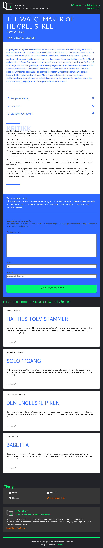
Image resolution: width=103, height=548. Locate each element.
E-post (9, 273)
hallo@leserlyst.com (15, 528)
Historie (36, 302)
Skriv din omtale (57, 498)
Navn (8, 263)
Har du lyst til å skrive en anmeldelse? (87, 7)
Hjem (14, 493)
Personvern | (51, 545)
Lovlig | (43, 545)
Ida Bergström (28, 38)
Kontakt (54, 493)
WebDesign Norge (46, 542)
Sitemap (60, 545)
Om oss (15, 498)
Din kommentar (13, 232)
